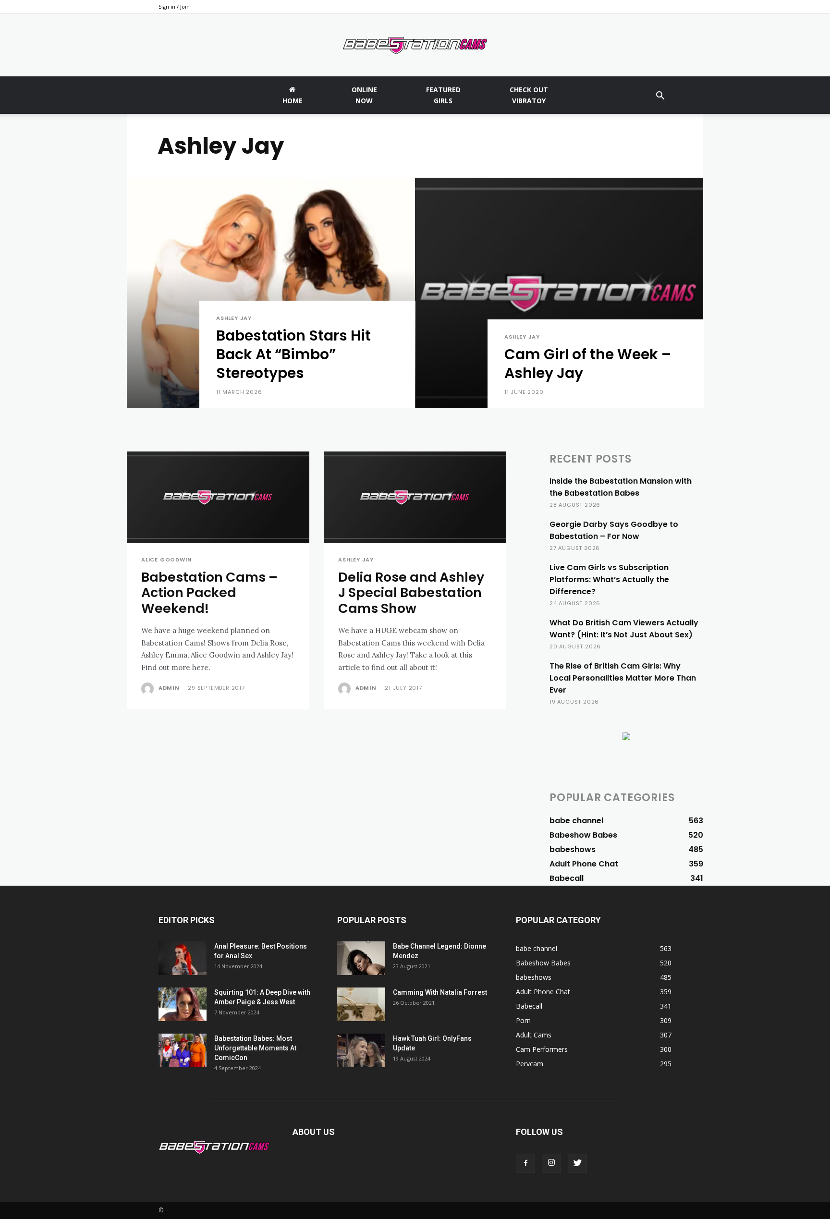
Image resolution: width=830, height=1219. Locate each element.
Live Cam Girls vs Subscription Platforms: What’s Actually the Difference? (609, 579)
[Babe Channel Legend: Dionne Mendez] (361, 958)
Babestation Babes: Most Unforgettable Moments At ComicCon (255, 1048)
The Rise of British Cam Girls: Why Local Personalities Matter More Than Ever (622, 677)
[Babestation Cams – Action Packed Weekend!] (218, 497)
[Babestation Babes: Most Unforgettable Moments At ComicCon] (183, 1050)
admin (169, 688)
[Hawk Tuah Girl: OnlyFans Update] (361, 1050)
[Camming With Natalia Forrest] (361, 1004)
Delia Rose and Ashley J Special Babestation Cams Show (411, 592)
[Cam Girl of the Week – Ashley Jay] (559, 293)
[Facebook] (525, 1163)
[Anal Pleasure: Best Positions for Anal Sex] (183, 958)
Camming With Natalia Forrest (440, 992)
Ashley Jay (234, 318)
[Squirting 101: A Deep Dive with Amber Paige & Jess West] (183, 1004)
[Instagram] (551, 1163)
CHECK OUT (529, 95)
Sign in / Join (174, 6)
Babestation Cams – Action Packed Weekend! (209, 592)
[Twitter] (577, 1163)
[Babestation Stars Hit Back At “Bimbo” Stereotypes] (271, 293)
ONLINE (364, 95)
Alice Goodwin (166, 559)
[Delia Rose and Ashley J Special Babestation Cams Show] (415, 497)
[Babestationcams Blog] (415, 45)
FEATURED (443, 95)
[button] (659, 96)
